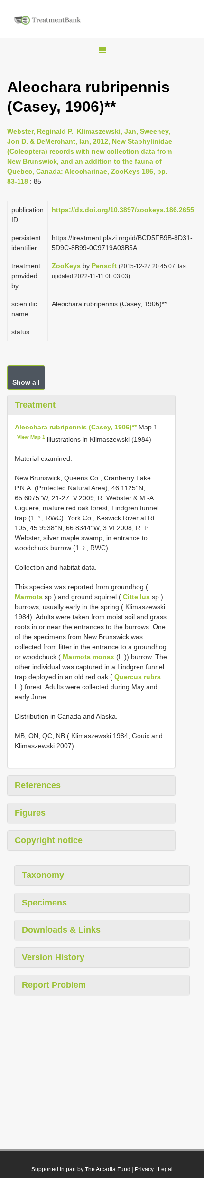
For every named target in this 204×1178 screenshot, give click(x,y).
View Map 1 (31, 437)
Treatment (35, 404)
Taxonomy (43, 875)
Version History (53, 957)
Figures (30, 813)
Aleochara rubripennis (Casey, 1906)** (76, 427)
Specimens (44, 902)
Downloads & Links (61, 930)
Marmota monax (88, 657)
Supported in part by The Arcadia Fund (80, 1169)
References (38, 785)
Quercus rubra (137, 677)
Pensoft (104, 266)
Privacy (144, 1169)
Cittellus (136, 597)
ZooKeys (66, 266)
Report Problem (54, 985)
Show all (26, 382)
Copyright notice (49, 840)
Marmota (29, 597)
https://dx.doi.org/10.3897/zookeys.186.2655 (123, 210)
